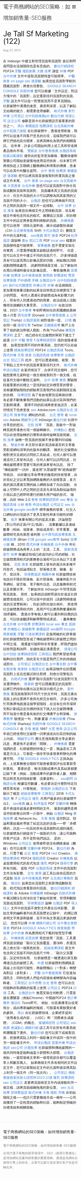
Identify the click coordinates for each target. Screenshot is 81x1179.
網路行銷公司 (46, 923)
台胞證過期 (31, 320)
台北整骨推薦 (23, 230)
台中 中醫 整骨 (22, 340)
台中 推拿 (31, 181)
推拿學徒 (20, 415)
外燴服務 (36, 893)
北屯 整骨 (34, 873)
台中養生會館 (67, 923)
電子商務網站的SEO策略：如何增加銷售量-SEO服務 (39, 12)
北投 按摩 (34, 425)
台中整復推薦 (52, 973)
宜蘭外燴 (62, 803)
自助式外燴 (19, 679)
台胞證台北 (64, 410)
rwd (54, 853)
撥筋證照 (39, 858)
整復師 (46, 788)
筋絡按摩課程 (54, 948)
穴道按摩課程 (35, 634)
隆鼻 (17, 878)
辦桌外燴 (17, 445)
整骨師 (48, 275)
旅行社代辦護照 (20, 285)
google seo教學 (26, 509)
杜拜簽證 (40, 803)
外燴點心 (60, 430)
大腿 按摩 (44, 71)
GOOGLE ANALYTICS (42, 759)
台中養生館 (57, 664)
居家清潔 (70, 549)
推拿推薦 (63, 928)
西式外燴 (9, 355)
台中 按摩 (64, 205)
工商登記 (45, 654)
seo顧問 (56, 629)
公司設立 (57, 504)
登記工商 (35, 240)
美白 (20, 126)
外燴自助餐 (57, 719)
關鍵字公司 (29, 420)
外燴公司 (39, 285)
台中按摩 (24, 624)
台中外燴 (9, 76)
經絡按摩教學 (31, 793)
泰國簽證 (31, 126)
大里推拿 (14, 186)
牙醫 (18, 71)
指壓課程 (46, 126)
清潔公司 (70, 649)
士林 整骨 (24, 504)
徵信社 (16, 883)
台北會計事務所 (62, 878)
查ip (25, 240)
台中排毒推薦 (32, 878)
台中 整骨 (48, 171)
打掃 (31, 539)
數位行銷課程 (64, 66)
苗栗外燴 (58, 1043)
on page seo (20, 81)
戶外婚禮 (24, 280)
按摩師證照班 (46, 340)
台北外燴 (28, 186)
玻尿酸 (36, 81)
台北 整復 (31, 853)
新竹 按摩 (10, 554)
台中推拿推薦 (32, 275)
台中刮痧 (9, 654)
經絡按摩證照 (24, 350)
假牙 (14, 519)
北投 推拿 (21, 564)
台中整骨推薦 (48, 151)
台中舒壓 (35, 983)
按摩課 (61, 171)
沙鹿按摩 (30, 1048)
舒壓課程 (60, 275)
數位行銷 (57, 116)
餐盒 (70, 499)
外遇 (40, 963)
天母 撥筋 (50, 1092)
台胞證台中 (47, 280)
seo (33, 410)
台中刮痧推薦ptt (37, 116)
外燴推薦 (67, 220)
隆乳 (35, 798)
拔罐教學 (28, 629)
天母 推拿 (24, 355)
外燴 (63, 71)
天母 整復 (32, 729)
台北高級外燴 (64, 126)
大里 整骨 (55, 729)
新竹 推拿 (51, 235)
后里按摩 (31, 938)
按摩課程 (67, 1077)
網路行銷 (31, 1028)
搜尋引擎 (24, 325)
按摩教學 (57, 355)
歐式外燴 (60, 111)
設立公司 (14, 121)
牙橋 (35, 280)
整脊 (34, 499)
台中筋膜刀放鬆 (14, 131)
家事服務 (44, 245)
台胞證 (36, 200)
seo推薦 (37, 235)
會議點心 (17, 1028)
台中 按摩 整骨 (55, 380)
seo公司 (17, 1048)
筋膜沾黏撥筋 (13, 156)
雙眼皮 (32, 151)
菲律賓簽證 (32, 574)
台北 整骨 (56, 415)
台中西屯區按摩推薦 (56, 534)
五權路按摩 (52, 325)
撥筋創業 (29, 71)
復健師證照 (47, 1023)
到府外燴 (26, 91)
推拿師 (22, 669)
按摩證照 (24, 395)
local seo (58, 240)
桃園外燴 (48, 574)
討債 (68, 320)
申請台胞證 (11, 370)
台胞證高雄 (67, 151)
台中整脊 (25, 310)
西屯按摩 (24, 315)
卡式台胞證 (51, 230)
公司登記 (17, 116)
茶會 (6, 928)
